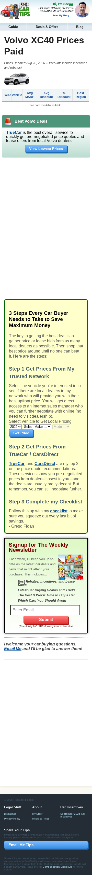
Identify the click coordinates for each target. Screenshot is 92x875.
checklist (58, 511)
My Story (37, 813)
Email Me (12, 648)
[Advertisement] (46, 234)
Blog (80, 27)
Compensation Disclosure (58, 866)
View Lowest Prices (46, 149)
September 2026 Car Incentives (72, 815)
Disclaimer (10, 813)
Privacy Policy (12, 818)
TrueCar (14, 132)
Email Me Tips (20, 845)
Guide (13, 27)
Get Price (21, 433)
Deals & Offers (47, 27)
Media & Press (40, 818)
